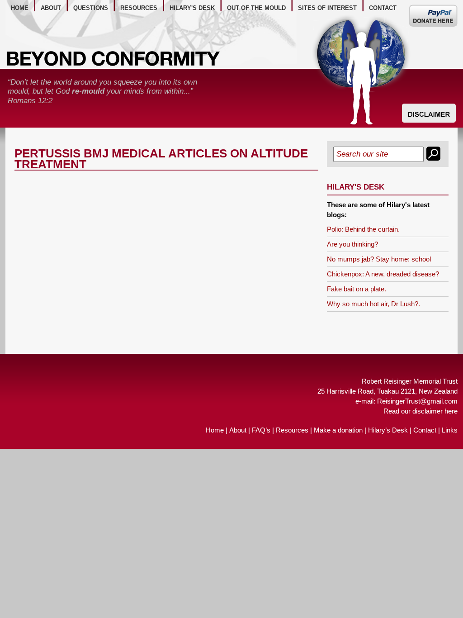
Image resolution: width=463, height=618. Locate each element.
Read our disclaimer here (420, 411)
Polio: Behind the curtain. (363, 229)
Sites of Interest (327, 8)
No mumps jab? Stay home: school (379, 259)
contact (383, 8)
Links (450, 430)
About (237, 430)
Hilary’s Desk (388, 430)
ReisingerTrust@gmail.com (417, 401)
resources (138, 8)
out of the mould (256, 8)
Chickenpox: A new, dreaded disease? (383, 274)
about (51, 8)
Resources (292, 430)
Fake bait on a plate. (356, 289)
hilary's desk (192, 8)
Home (215, 430)
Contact (424, 430)
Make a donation (338, 430)
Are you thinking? (352, 244)
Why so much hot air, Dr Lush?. (373, 304)
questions (90, 8)
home (19, 8)
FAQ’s (261, 430)
